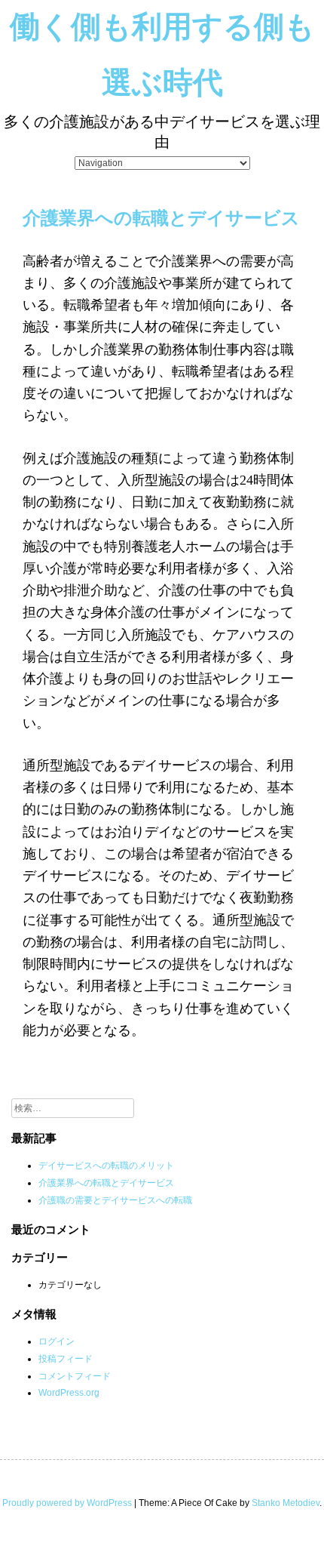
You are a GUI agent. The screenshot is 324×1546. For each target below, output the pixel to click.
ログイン (56, 1341)
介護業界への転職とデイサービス (106, 1183)
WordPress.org (68, 1392)
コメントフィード (74, 1376)
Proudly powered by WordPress (67, 1503)
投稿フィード (65, 1359)
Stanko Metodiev (285, 1503)
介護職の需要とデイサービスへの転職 (115, 1200)
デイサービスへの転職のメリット (106, 1165)
